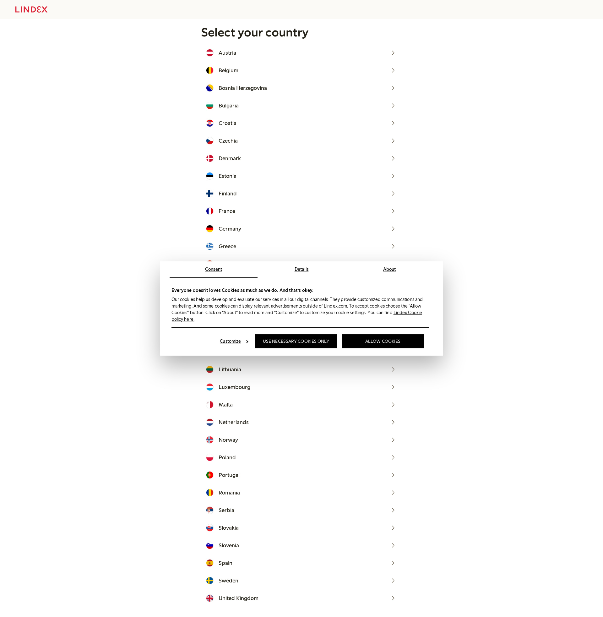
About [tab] (389, 269)
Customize (230, 341)
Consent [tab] (213, 269)
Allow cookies (382, 341)
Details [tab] (302, 269)
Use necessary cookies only (296, 341)
